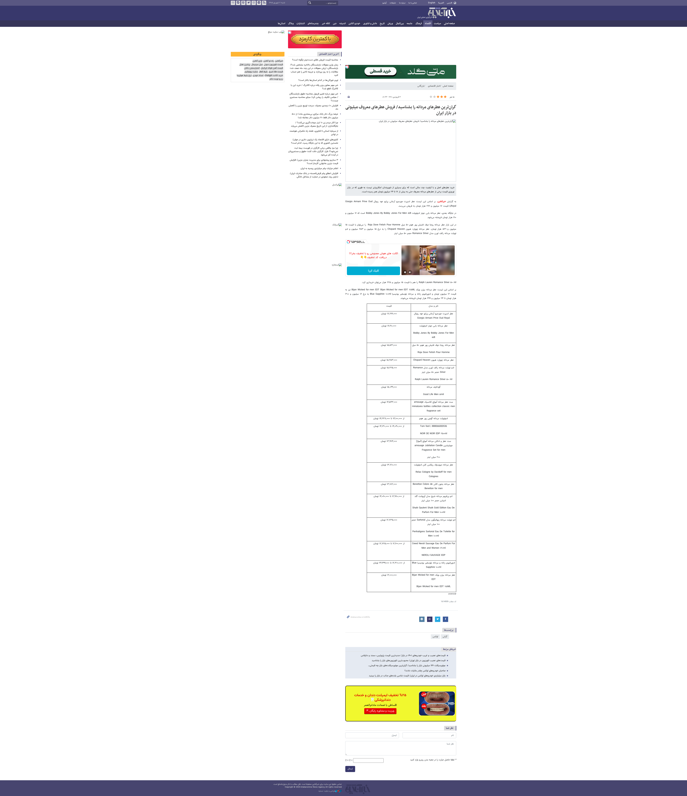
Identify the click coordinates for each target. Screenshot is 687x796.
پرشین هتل (244, 64)
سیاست (437, 23)
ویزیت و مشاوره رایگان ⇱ (380, 711)
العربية (441, 2)
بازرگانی (420, 86)
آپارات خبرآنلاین (243, 3)
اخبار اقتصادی (434, 86)
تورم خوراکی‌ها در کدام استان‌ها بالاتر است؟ (318, 80)
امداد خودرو (258, 75)
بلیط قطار (263, 72)
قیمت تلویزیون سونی (273, 64)
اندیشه (342, 23)
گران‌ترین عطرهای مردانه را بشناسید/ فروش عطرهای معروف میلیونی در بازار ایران (400, 110)
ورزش (390, 23)
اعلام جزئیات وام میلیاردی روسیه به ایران (319, 168)
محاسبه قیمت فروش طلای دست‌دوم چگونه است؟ (315, 60)
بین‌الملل (400, 23)
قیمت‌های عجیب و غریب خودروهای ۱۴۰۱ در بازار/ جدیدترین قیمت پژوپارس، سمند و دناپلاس (403, 655)
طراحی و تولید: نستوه (326, 791)
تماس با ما (412, 2)
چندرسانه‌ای (313, 23)
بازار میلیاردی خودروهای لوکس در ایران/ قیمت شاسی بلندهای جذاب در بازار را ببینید (407, 676)
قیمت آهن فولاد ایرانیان (272, 68)
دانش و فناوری (370, 23)
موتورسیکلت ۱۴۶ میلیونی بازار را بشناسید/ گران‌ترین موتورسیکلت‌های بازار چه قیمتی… (406, 665)
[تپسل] (347, 67)
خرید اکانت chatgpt (273, 75)
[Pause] (405, 272)
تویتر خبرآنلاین (248, 3)
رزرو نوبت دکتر (276, 79)
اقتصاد (428, 23)
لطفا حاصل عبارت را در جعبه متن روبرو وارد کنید (433, 760)
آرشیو (385, 2)
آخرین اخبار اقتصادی (329, 54)
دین (335, 23)
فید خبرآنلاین (264, 3)
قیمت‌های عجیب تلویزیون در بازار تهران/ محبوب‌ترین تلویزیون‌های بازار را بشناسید (408, 660)
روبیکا (233, 3)
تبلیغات (393, 2)
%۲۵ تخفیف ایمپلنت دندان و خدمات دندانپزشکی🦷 (380, 697)
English (431, 2)
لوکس (435, 636)
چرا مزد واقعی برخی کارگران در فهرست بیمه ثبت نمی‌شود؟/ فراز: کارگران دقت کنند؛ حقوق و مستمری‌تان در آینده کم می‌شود (313, 151)
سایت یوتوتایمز (251, 72)
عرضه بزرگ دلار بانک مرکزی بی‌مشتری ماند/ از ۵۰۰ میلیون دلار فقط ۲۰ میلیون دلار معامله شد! (315, 115)
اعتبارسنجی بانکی (252, 68)
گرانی (445, 636)
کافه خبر (326, 23)
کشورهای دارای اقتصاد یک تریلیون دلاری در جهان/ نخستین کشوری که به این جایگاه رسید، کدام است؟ (314, 141)
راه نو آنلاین (268, 61)
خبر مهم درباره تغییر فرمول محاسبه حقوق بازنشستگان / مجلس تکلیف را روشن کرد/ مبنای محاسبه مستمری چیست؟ (313, 97)
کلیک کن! (373, 271)
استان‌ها (281, 23)
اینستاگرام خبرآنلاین (254, 3)
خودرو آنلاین (354, 23)
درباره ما (402, 2)
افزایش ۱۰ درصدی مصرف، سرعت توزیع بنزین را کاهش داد (313, 107)
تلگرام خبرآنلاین (259, 3)
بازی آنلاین (257, 61)
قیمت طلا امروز (276, 72)
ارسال (350, 769)
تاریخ (382, 23)
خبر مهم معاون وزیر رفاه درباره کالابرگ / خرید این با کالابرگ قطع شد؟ (314, 87)
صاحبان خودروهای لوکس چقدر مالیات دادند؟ (425, 671)
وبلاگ (291, 23)
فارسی (449, 2)
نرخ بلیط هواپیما (244, 75)
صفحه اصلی (449, 23)
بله (238, 3)
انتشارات (300, 23)
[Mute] (410, 272)
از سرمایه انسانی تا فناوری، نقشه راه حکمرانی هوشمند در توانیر (313, 132)
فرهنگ (418, 23)
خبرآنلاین (436, 13)
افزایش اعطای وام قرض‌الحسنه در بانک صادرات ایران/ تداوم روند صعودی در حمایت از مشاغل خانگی (314, 175)
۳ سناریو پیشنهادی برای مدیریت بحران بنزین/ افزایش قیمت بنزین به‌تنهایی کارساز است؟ (314, 161)
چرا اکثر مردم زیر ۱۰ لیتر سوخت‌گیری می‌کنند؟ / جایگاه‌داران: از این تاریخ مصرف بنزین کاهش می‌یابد (314, 124)
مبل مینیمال (257, 64)
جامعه (410, 23)
